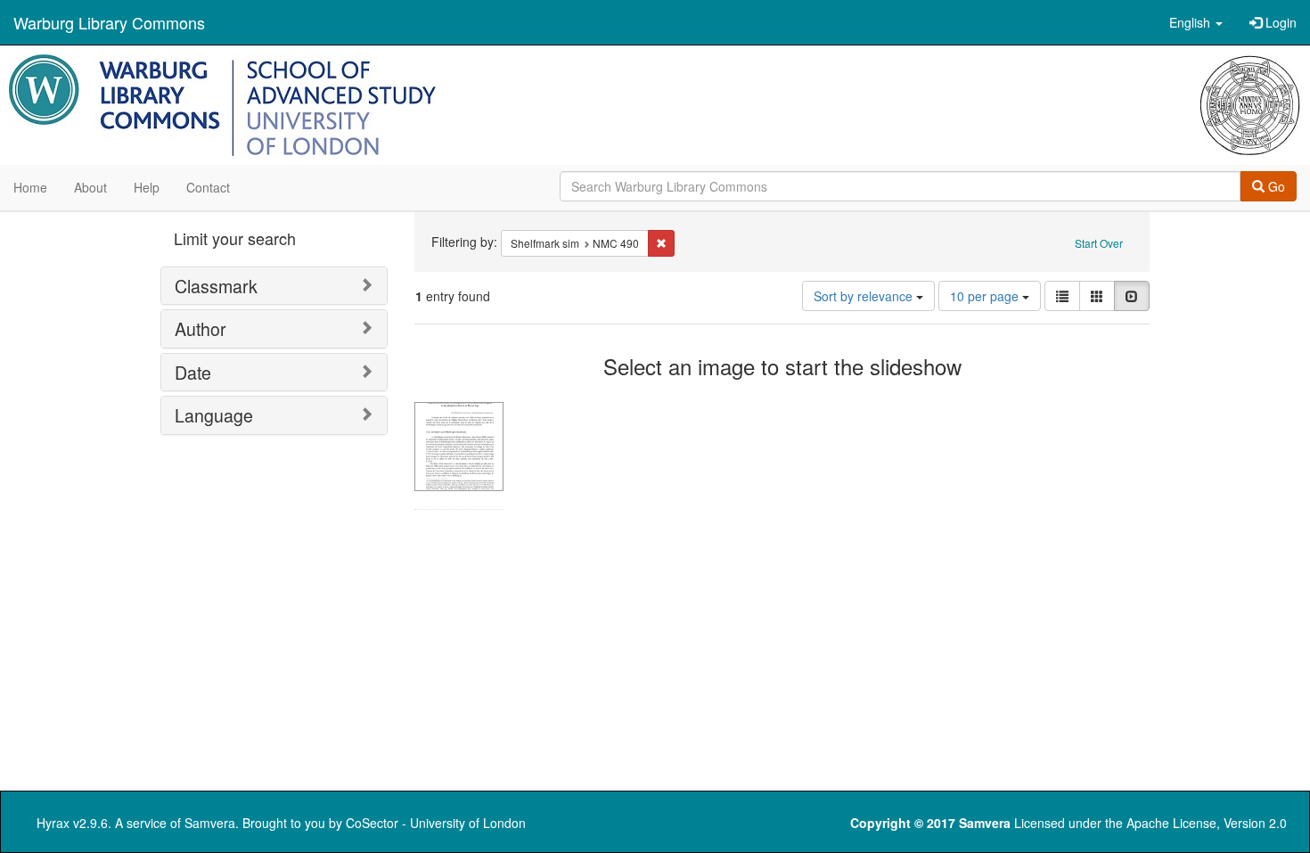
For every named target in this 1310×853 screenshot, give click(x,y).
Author (200, 328)
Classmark (216, 286)
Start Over (1099, 242)
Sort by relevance (865, 296)
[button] (1196, 22)
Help (147, 187)
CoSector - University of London (436, 823)
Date (193, 372)
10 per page (986, 296)
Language (214, 415)
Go (1275, 186)
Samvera (209, 823)
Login (1279, 22)
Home (30, 187)
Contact (208, 187)
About (90, 187)
